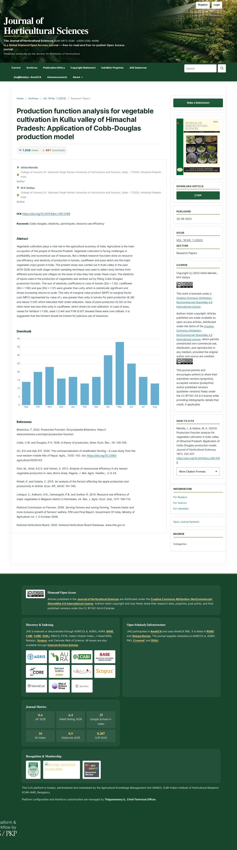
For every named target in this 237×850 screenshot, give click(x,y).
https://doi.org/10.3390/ (101, 455)
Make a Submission (198, 102)
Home (20, 98)
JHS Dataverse (138, 67)
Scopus (42, 640)
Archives (31, 67)
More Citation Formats (192, 471)
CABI (29, 636)
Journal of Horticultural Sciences (46, 25)
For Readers (180, 497)
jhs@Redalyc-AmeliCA (27, 77)
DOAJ (46, 636)
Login (217, 4)
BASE (109, 631)
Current (16, 67)
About (77, 77)
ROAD (210, 631)
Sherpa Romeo (141, 636)
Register (203, 4)
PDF (199, 195)
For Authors (180, 503)
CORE (37, 636)
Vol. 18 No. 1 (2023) (54, 98)
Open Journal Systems (186, 521)
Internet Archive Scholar (63, 645)
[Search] (222, 68)
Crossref (138, 640)
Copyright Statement (83, 67)
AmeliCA (156, 631)
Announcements (57, 77)
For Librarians (181, 508)
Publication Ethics (54, 67)
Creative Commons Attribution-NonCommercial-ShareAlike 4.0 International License (194, 302)
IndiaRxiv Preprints (112, 67)
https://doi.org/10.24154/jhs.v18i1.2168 (46, 213)
